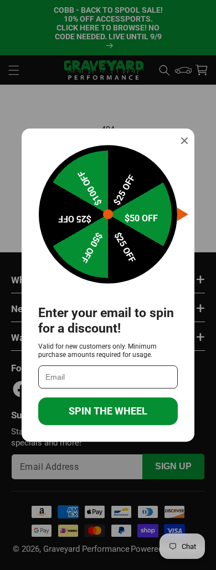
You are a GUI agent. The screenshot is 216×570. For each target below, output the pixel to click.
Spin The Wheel (108, 411)
